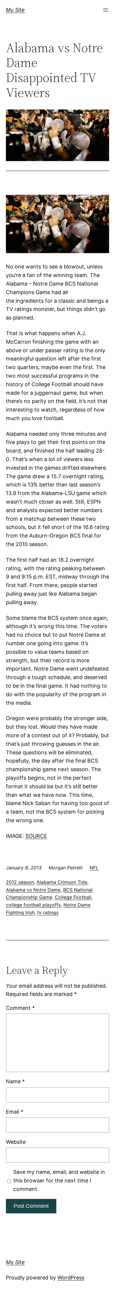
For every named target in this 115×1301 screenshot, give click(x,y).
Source (36, 836)
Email (14, 1112)
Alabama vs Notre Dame (33, 890)
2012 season (20, 882)
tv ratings (47, 912)
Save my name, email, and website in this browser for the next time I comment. (59, 1180)
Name (15, 1081)
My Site (15, 10)
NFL (94, 868)
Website (16, 1142)
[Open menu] (105, 10)
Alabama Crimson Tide (62, 882)
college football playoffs (33, 905)
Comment (20, 1008)
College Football (73, 897)
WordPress (71, 1277)
